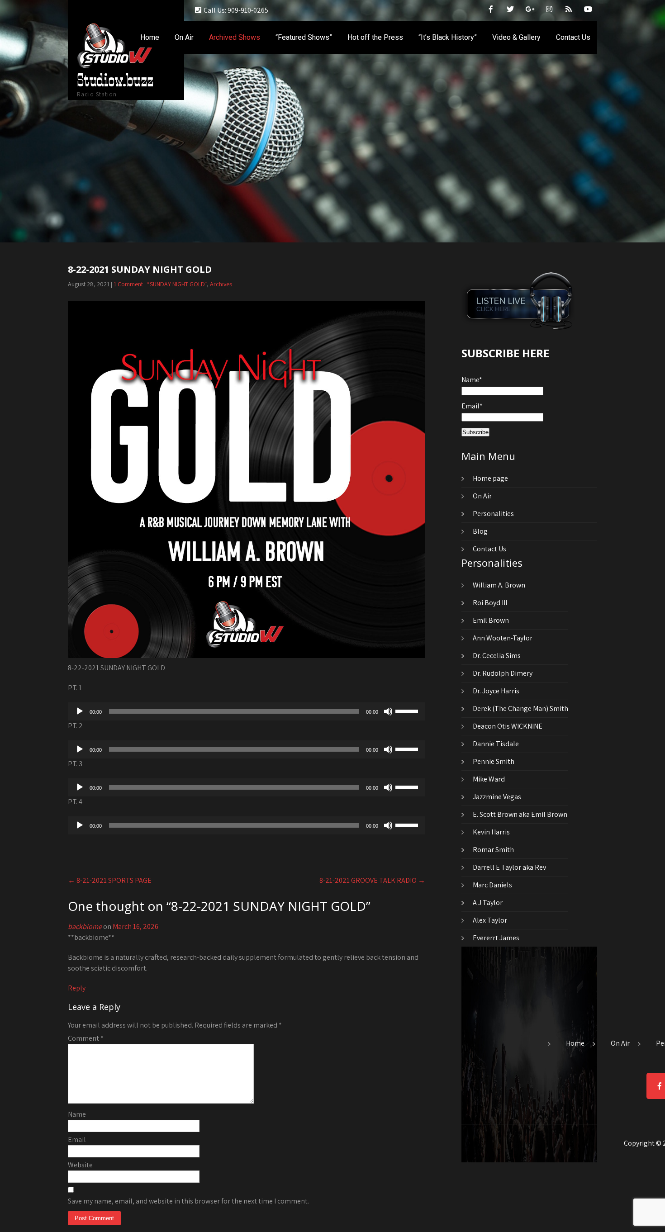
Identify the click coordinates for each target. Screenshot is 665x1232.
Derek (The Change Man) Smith (520, 708)
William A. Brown (499, 585)
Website (80, 1165)
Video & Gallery (516, 37)
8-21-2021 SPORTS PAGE (110, 880)
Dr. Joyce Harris (496, 691)
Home (149, 37)
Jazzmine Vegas (497, 796)
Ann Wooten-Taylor (502, 638)
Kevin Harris (491, 832)
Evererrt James (496, 938)
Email (77, 1139)
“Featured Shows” (304, 37)
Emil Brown (491, 620)
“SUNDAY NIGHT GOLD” (177, 284)
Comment (86, 1038)
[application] (246, 711)
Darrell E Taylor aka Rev (509, 867)
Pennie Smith (493, 761)
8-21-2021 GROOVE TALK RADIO (372, 880)
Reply (77, 988)
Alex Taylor (490, 920)
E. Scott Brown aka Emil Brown (520, 814)
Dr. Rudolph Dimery (502, 673)
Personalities (493, 513)
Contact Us (573, 37)
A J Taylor (488, 902)
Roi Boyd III (490, 602)
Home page (490, 478)
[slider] (408, 710)
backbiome (85, 926)
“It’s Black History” (447, 37)
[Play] (79, 711)
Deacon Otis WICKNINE (507, 726)
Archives (221, 284)
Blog (480, 531)
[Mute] (388, 711)
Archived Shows (234, 37)
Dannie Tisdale (496, 744)
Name (77, 1114)
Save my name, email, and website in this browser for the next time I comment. (188, 1201)
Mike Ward (489, 779)
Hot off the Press (375, 37)
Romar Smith (493, 849)
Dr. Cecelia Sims (497, 655)
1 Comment (128, 284)
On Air (184, 37)
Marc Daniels (492, 885)
